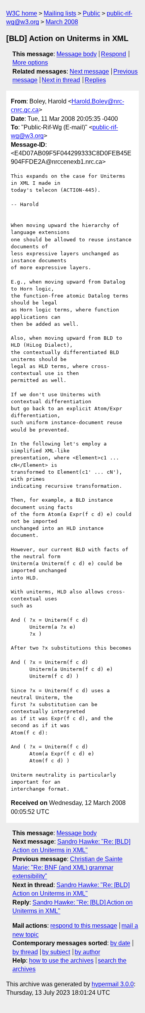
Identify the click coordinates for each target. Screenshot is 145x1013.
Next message (89, 71)
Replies (95, 80)
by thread (25, 952)
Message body (76, 54)
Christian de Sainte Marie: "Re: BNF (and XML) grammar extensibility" (67, 868)
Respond (113, 54)
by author (87, 952)
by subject (56, 952)
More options (30, 62)
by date (120, 943)
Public (91, 13)
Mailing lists (60, 13)
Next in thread (61, 80)
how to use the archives (61, 960)
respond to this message (83, 925)
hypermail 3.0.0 (113, 984)
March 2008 (62, 22)
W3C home (21, 13)
